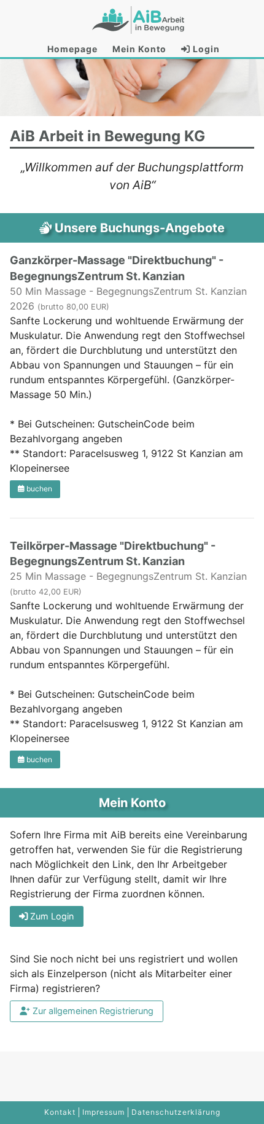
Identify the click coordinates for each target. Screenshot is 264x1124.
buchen (38, 488)
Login (205, 49)
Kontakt (60, 1112)
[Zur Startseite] (138, 20)
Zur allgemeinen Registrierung (91, 1010)
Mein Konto (139, 49)
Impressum (103, 1112)
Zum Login (51, 916)
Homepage (72, 49)
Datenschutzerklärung (175, 1112)
